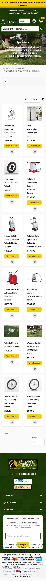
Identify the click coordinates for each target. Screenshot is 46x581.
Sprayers (36, 71)
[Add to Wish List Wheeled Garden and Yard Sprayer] (12, 362)
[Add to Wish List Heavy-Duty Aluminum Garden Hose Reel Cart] (12, 152)
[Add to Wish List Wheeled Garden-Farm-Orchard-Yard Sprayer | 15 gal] (35, 369)
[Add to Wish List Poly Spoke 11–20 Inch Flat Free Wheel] (12, 201)
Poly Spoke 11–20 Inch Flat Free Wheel (11, 182)
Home (5, 68)
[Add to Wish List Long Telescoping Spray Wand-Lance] (35, 152)
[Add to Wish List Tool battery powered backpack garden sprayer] (35, 315)
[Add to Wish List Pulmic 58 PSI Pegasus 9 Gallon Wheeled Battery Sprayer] (12, 262)
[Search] (42, 28)
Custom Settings (23, 576)
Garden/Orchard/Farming (18, 71)
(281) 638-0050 (28, 473)
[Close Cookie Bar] (3, 544)
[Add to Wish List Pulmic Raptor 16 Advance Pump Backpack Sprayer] (12, 315)
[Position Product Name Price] (32, 99)
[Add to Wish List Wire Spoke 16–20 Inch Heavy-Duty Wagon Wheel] (12, 422)
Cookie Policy (26, 554)
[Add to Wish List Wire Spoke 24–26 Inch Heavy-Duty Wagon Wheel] (35, 422)
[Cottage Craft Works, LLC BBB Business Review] (23, 481)
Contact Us (24, 21)
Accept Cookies (23, 571)
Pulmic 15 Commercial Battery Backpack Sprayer (32, 186)
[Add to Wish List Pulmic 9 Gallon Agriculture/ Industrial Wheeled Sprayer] (35, 262)
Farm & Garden (18, 68)
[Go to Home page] (12, 22)
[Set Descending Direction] (43, 99)
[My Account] (34, 21)
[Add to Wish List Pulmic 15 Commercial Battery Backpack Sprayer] (35, 208)
